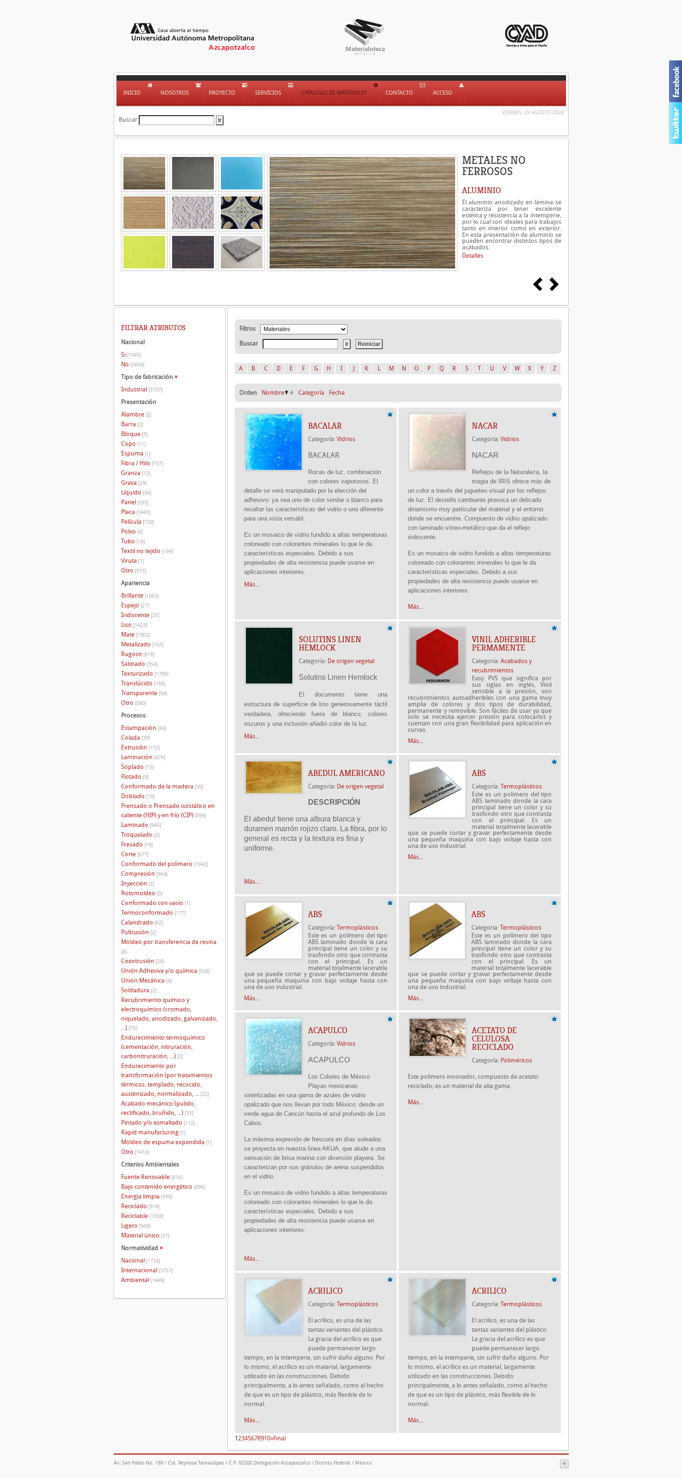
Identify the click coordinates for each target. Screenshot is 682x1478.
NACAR (485, 426)
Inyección (137, 883)
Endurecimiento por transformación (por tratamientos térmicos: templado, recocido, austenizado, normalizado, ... (166, 1079)
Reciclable (142, 1215)
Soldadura (138, 990)
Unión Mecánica (146, 980)
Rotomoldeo (141, 893)
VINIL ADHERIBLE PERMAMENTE (504, 643)
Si (131, 354)
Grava (134, 482)
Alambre (136, 414)
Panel (134, 502)
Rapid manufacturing (153, 1132)
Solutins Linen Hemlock (330, 643)
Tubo (133, 541)
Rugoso (137, 654)
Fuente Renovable (151, 1176)
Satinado (139, 663)
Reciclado (140, 1206)
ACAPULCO (327, 1030)
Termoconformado (153, 912)
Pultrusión (138, 932)
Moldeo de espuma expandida (166, 1142)
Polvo (132, 531)
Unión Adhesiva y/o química (165, 970)
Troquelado (140, 834)
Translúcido (143, 683)
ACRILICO (325, 1291)
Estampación (143, 727)
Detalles (472, 255)
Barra (132, 424)
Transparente (144, 693)
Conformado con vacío (155, 902)
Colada (135, 737)
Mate (135, 634)
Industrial (141, 389)
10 (267, 1438)
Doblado (137, 796)
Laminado (141, 824)
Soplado (137, 766)
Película (137, 521)
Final (279, 1438)
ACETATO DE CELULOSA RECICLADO (494, 1038)
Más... (251, 584)
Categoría (311, 392)
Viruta (132, 560)
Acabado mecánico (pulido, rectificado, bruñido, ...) (158, 1108)
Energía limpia (146, 1196)
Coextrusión (142, 960)
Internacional (147, 1270)
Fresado (137, 844)
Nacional (140, 1260)
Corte (134, 854)
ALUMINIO (481, 190)
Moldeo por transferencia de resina (169, 946)
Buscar (128, 119)
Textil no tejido (147, 550)
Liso (134, 624)
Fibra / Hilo (142, 463)
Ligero (135, 1225)
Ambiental (142, 1279)
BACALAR (325, 426)
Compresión (144, 873)
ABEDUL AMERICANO (346, 773)
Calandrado (142, 922)
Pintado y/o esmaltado (158, 1122)
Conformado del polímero (164, 863)
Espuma (135, 453)
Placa (135, 511)
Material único (145, 1235)
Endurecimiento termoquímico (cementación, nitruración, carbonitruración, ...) (163, 1047)
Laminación (143, 757)
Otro (133, 570)
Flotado (134, 776)
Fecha (337, 392)
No (132, 364)
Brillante (140, 595)
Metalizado (142, 644)
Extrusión (140, 747)
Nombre (273, 392)
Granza (135, 472)
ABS (479, 773)
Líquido (136, 492)
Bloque (134, 433)
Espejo (135, 605)
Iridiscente (140, 615)
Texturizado (144, 673)
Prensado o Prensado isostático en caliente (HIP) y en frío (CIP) (168, 810)
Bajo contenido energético (163, 1186)
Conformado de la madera (162, 786)
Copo (133, 443)
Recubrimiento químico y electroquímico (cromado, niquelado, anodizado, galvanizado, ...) (169, 1013)
